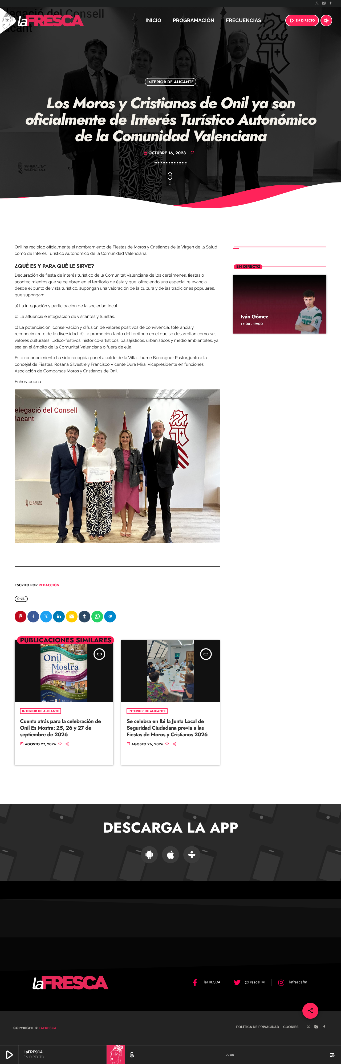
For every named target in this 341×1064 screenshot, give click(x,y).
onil (21, 599)
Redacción (49, 585)
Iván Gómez (254, 317)
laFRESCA (47, 1027)
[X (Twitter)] (317, 3)
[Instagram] (324, 3)
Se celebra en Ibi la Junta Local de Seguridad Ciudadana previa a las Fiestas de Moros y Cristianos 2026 (167, 727)
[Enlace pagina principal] (65, 20)
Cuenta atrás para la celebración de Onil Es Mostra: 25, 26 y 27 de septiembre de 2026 (60, 727)
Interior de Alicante (170, 82)
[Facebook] (330, 3)
